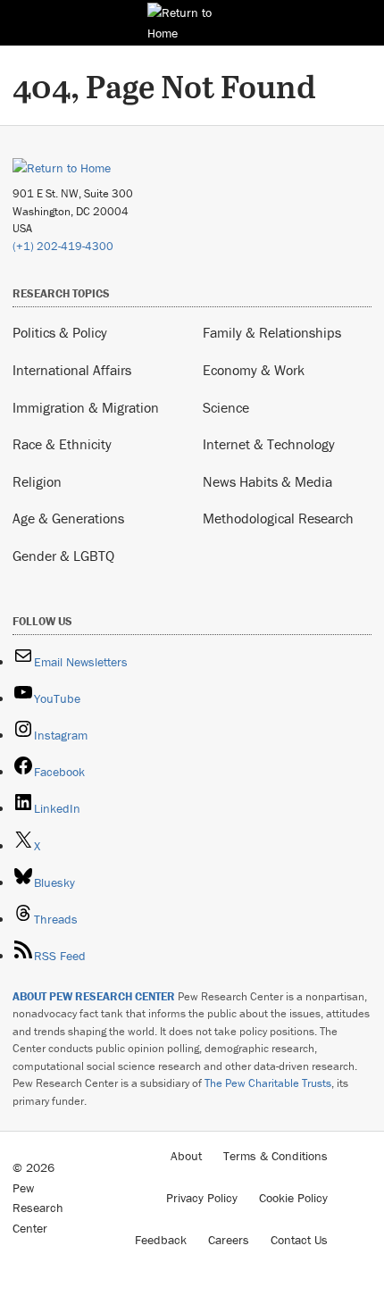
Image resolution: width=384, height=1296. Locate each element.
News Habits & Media (267, 481)
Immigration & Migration (86, 407)
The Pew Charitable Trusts (268, 1083)
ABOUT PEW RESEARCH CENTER (94, 996)
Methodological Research (278, 518)
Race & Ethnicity (62, 444)
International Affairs (72, 370)
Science (226, 407)
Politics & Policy (60, 332)
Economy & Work (254, 370)
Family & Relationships (272, 332)
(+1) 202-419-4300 (63, 246)
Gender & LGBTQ (63, 555)
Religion (37, 481)
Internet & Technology (269, 444)
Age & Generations (68, 518)
